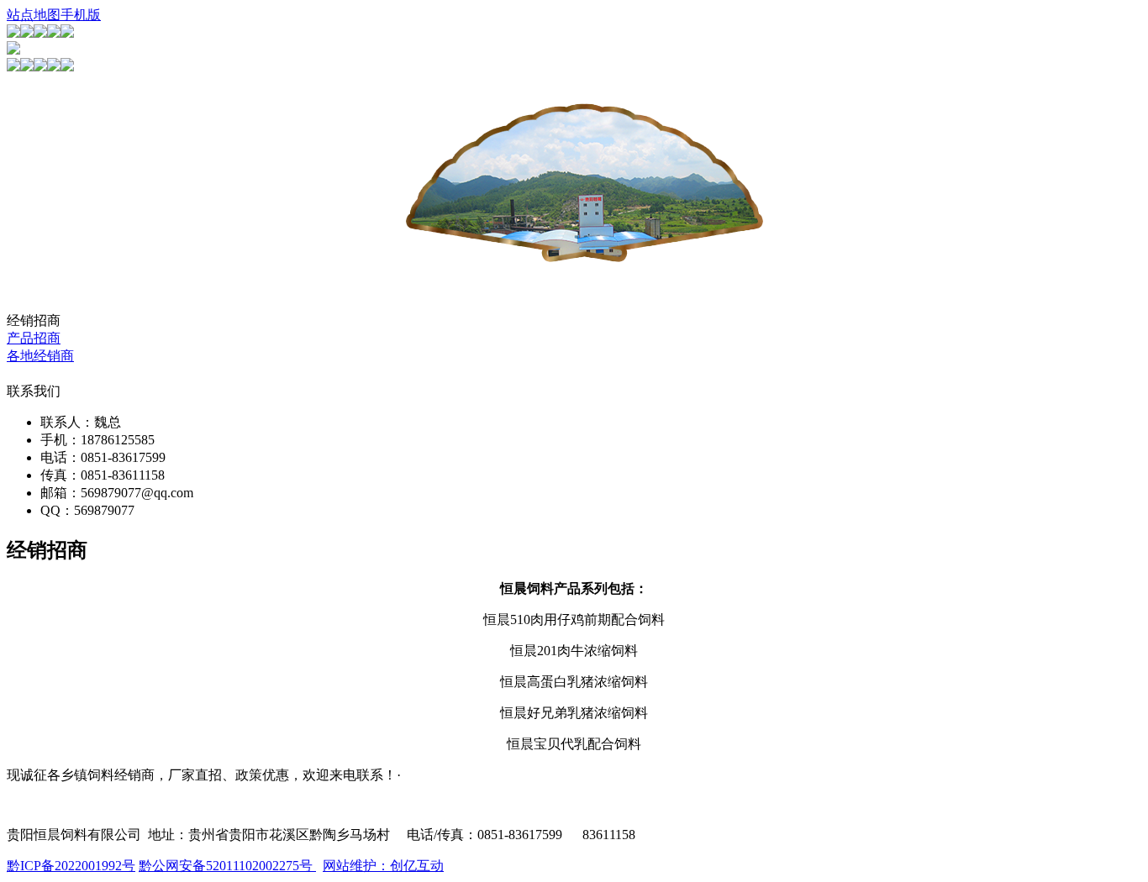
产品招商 (34, 338)
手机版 (81, 15)
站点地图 (34, 15)
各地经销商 (40, 356)
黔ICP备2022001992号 (71, 865)
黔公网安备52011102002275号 (227, 865)
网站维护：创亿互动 (383, 865)
